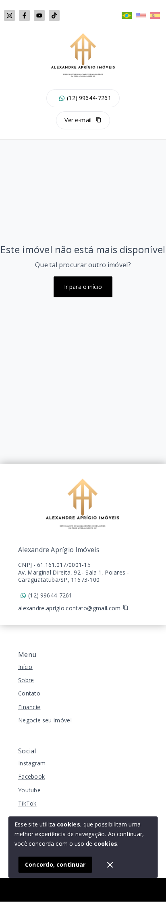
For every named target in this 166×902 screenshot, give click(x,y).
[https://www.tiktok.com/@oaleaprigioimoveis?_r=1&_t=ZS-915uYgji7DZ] (54, 15)
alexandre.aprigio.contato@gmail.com (69, 608)
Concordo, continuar (55, 864)
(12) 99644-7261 (89, 98)
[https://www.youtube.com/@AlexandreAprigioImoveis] (39, 15)
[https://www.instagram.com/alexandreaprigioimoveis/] (9, 15)
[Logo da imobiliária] (83, 504)
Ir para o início (83, 286)
